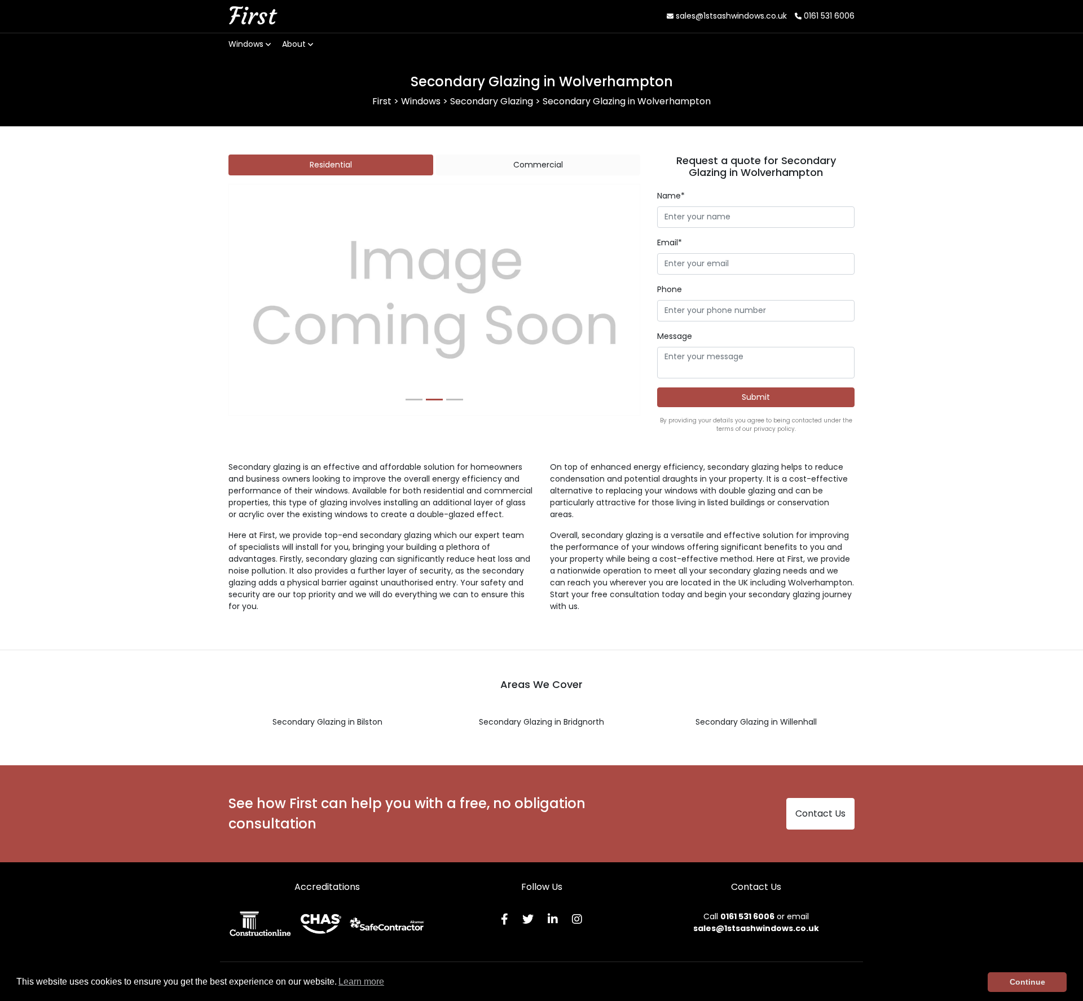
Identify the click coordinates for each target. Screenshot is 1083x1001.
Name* (671, 195)
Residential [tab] (331, 164)
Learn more (361, 981)
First (252, 15)
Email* (669, 242)
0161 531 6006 (828, 15)
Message (674, 336)
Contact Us (820, 813)
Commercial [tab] (538, 164)
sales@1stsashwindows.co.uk (730, 15)
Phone (669, 289)
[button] (259, 300)
